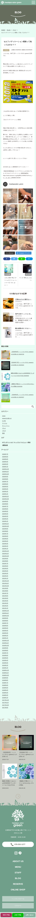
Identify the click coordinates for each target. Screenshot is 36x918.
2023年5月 (5, 538)
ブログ (14, 30)
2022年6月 (5, 566)
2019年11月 (5, 643)
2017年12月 (5, 700)
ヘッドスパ (18, 442)
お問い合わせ (30, 915)
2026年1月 (5, 466)
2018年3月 (5, 692)
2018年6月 (5, 685)
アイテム (4, 423)
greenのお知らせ (7, 418)
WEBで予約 (6, 915)
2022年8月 (5, 561)
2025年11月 (5, 471)
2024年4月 (5, 513)
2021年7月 (5, 593)
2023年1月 (5, 548)
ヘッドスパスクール (18, 899)
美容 (3, 433)
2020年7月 (5, 623)
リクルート (18, 905)
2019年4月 (5, 660)
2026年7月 (5, 454)
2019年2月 (5, 665)
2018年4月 (5, 690)
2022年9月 (5, 558)
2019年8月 (5, 650)
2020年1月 (5, 638)
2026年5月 (5, 459)
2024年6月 (5, 509)
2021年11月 (5, 583)
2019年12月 (5, 640)
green (3, 416)
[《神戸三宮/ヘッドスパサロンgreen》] (10, 196)
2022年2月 (5, 576)
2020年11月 (5, 613)
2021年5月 (5, 598)
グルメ (4, 428)
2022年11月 (5, 553)
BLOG (8, 30)
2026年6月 (5, 456)
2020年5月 (5, 628)
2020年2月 (5, 635)
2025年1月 (5, 494)
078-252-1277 (19, 844)
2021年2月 (5, 605)
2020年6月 (5, 625)
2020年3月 (5, 633)
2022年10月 (5, 556)
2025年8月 (5, 479)
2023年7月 (5, 533)
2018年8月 (5, 680)
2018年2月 (5, 695)
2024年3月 (5, 516)
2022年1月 (5, 578)
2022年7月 (5, 563)
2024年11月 (5, 496)
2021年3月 (5, 603)
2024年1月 (5, 521)
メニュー (24, 442)
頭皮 (29, 442)
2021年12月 (5, 581)
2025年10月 (5, 474)
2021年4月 (5, 600)
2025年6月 (5, 484)
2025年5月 (5, 486)
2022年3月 (5, 573)
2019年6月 (5, 655)
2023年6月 (5, 536)
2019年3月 (5, 663)
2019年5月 (5, 658)
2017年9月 (5, 707)
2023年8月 (5, 531)
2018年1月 (5, 697)
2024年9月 (5, 501)
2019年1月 (5, 668)
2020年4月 (5, 630)
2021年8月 (5, 591)
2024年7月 (5, 506)
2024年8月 (5, 504)
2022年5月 (5, 568)
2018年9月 (5, 677)
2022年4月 (5, 571)
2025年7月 (5, 481)
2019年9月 (5, 648)
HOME (3, 30)
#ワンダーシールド (8, 442)
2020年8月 (5, 620)
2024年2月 (5, 518)
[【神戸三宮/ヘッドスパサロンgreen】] (10, 242)
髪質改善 (5, 445)
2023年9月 (5, 528)
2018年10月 (5, 675)
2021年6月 (5, 595)
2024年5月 (5, 511)
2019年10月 (5, 645)
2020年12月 (5, 610)
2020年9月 (5, 618)
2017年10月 (5, 705)
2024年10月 (5, 499)
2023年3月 (5, 543)
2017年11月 (5, 702)
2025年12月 (5, 469)
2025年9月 (5, 476)
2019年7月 (5, 653)
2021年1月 (5, 608)
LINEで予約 (17, 915)
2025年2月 (5, 491)
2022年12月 (5, 551)
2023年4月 (5, 541)
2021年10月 (5, 586)
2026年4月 (5, 461)
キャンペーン (6, 425)
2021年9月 (5, 588)
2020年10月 (5, 615)
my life (4, 421)
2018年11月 (5, 672)
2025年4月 (5, 489)
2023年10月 (5, 526)
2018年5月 (5, 687)
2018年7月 (5, 682)
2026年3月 (5, 464)
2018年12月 (5, 670)
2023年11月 (5, 523)
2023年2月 (5, 546)
